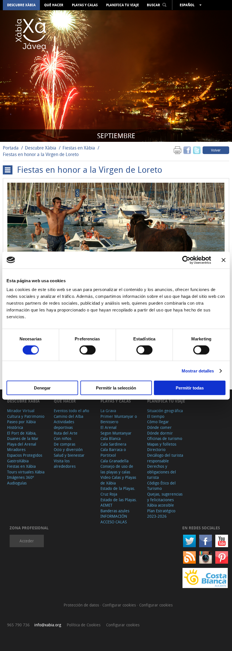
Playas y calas (85, 5)
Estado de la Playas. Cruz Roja (117, 491)
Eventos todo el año (71, 410)
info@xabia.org (47, 624)
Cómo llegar (158, 421)
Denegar (42, 387)
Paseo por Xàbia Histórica (21, 424)
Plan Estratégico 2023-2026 (161, 513)
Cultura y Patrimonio (25, 416)
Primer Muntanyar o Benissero (118, 419)
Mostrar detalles (198, 370)
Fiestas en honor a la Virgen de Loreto (41, 154)
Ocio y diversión (68, 449)
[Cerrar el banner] (223, 260)
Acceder (27, 540)
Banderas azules (114, 510)
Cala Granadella (114, 461)
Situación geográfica (165, 410)
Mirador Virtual (21, 410)
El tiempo (155, 416)
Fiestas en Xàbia (79, 148)
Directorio (156, 449)
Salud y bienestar (69, 455)
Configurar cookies (119, 605)
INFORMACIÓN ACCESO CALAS (113, 518)
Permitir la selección (116, 387)
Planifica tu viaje (122, 5)
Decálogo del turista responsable (165, 458)
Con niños (62, 438)
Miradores (16, 449)
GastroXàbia (18, 461)
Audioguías (17, 483)
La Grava (108, 410)
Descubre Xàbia (21, 5)
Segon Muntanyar (116, 433)
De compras (64, 444)
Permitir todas (190, 387)
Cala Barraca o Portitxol (113, 452)
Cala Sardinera (113, 444)
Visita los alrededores (65, 463)
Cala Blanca (110, 438)
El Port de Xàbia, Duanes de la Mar (22, 435)
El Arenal (108, 427)
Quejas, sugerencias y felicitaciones (164, 496)
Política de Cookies (83, 624)
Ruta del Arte (66, 433)
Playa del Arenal (21, 444)
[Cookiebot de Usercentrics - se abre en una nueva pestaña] (186, 260)
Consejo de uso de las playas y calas (116, 469)
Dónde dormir (160, 433)
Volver (216, 150)
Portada (11, 148)
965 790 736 (18, 624)
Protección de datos (82, 605)
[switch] (88, 349)
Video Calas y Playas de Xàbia (118, 480)
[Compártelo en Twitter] (197, 150)
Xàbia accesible (160, 505)
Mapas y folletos (161, 444)
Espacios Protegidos (24, 455)
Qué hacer (53, 5)
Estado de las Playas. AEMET (118, 502)
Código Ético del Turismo (161, 485)
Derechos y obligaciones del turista (161, 472)
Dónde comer (159, 427)
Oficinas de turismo (164, 438)
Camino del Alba (68, 416)
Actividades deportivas (64, 424)
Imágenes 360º (20, 477)
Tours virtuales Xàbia (25, 472)
